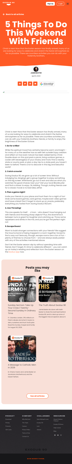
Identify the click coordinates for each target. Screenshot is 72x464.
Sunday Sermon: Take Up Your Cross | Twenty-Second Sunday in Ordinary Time (22, 309)
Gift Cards (8, 429)
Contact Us (25, 436)
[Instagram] (61, 435)
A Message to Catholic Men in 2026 (22, 366)
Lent (38, 426)
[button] (67, 3)
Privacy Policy (26, 429)
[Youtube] (58, 435)
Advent (39, 429)
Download (8, 419)
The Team (25, 422)
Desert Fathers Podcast (58, 420)
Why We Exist (26, 419)
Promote (8, 426)
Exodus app (14, 252)
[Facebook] (55, 435)
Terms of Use (26, 433)
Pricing (7, 422)
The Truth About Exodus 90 (52, 305)
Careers (24, 426)
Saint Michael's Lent (43, 419)
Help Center (57, 428)
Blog (55, 431)
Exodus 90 (40, 422)
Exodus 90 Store (58, 424)
